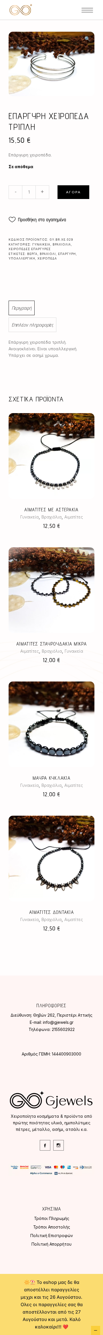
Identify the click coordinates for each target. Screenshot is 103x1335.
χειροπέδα (47, 258)
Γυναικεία (41, 244)
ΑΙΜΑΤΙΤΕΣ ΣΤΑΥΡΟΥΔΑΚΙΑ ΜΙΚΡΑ (51, 644)
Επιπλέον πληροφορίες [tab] (32, 325)
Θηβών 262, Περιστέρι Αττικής (62, 1015)
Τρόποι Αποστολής (51, 1227)
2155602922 (63, 1029)
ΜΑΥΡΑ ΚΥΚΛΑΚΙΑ (51, 778)
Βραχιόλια (62, 244)
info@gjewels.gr (58, 1022)
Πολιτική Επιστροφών (51, 1235)
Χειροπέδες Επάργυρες (30, 249)
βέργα (32, 254)
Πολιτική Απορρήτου (51, 1244)
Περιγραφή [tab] (21, 308)
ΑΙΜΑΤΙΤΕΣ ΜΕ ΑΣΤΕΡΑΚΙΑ (51, 509)
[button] (87, 39)
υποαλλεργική (22, 258)
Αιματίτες (73, 516)
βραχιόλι (48, 254)
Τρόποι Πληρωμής (51, 1218)
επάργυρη (67, 254)
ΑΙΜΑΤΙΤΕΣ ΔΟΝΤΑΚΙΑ (51, 912)
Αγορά (73, 192)
